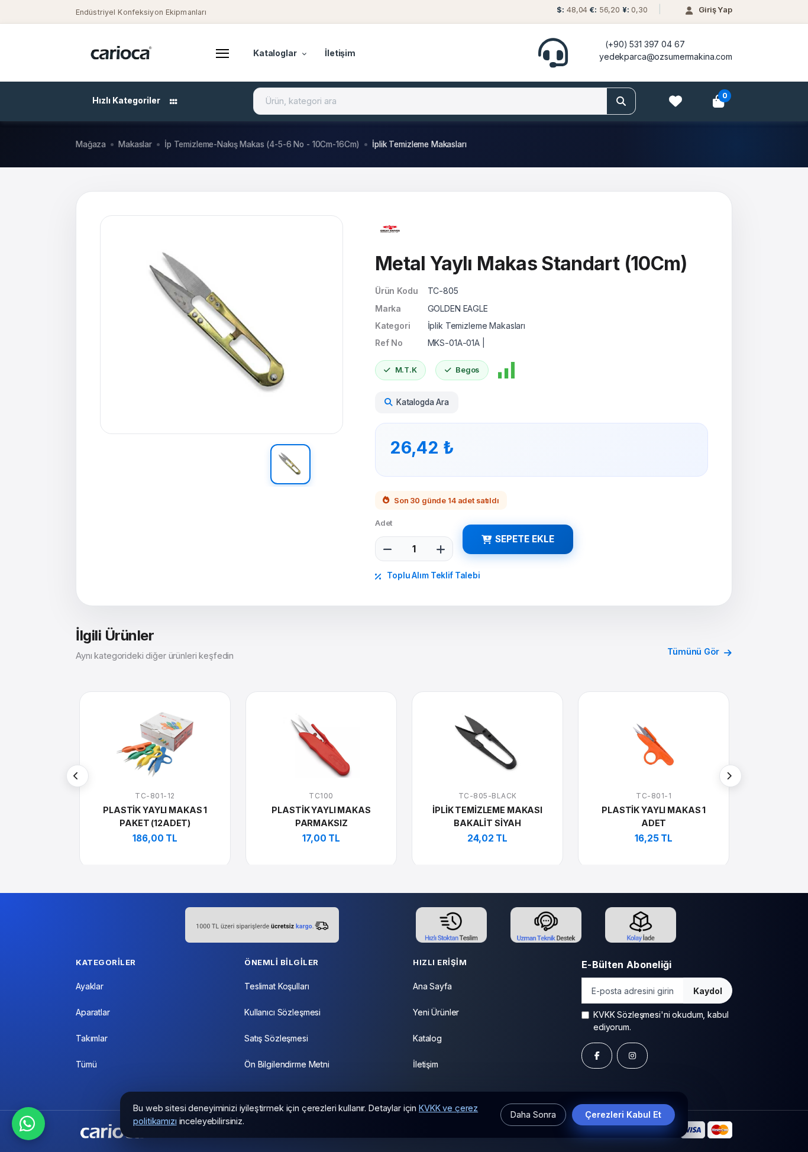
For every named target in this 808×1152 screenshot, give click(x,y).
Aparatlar (93, 1012)
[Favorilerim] (675, 101)
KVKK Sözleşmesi (627, 1014)
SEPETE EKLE (524, 539)
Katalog (427, 1038)
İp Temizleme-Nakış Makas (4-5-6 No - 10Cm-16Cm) (262, 144)
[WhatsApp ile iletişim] (28, 1123)
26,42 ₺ (422, 447)
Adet (384, 523)
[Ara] (621, 101)
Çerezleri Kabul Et (623, 1114)
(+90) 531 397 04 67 (644, 44)
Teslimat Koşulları (276, 986)
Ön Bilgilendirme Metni (286, 1064)
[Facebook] (596, 1056)
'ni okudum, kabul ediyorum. (660, 1020)
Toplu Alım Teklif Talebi (432, 575)
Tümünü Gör (694, 651)
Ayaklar (90, 986)
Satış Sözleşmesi (276, 1038)
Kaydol (707, 991)
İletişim (340, 53)
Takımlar (92, 1038)
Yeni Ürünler (436, 1012)
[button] (600, 13)
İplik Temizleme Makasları (419, 144)
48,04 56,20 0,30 (602, 9)
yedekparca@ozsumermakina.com (665, 56)
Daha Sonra (533, 1114)
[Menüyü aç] (222, 53)
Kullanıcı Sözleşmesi (282, 1012)
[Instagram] (632, 1056)
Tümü (86, 1064)
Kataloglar (275, 53)
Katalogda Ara (422, 402)
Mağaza (91, 144)
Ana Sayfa (432, 986)
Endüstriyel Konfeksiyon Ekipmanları (141, 12)
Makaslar (135, 144)
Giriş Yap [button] (715, 9)
